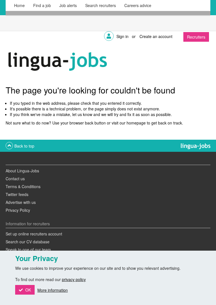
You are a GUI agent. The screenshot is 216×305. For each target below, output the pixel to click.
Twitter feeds (17, 194)
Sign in (122, 36)
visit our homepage (129, 123)
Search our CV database (28, 241)
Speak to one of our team (28, 249)
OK (27, 290)
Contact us (15, 178)
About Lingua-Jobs (22, 170)
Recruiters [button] (196, 37)
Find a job (42, 5)
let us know (82, 114)
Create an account (156, 36)
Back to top (24, 146)
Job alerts (68, 5)
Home (19, 5)
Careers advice (137, 5)
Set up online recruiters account (34, 234)
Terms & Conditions (23, 186)
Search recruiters (100, 5)
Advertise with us (21, 202)
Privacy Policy (18, 210)
